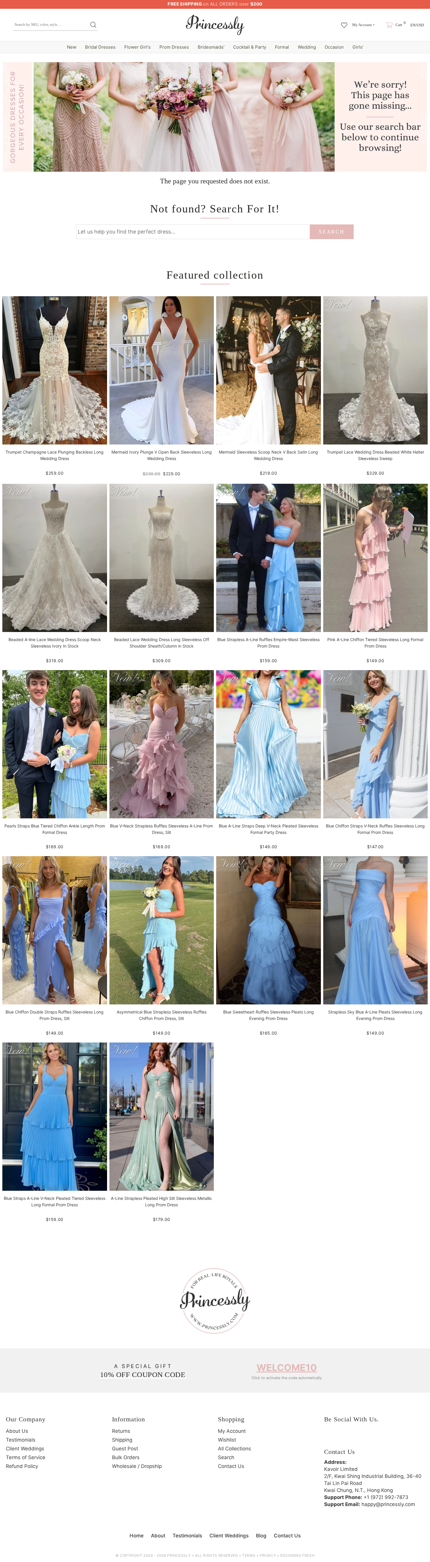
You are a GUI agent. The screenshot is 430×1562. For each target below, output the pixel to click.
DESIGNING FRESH (297, 1555)
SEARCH (331, 232)
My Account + (363, 25)
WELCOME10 (287, 1367)
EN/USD (417, 25)
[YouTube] (378, 1438)
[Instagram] (346, 1438)
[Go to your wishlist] (344, 22)
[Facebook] (330, 1438)
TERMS (248, 1555)
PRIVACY (268, 1555)
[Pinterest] (362, 1438)
